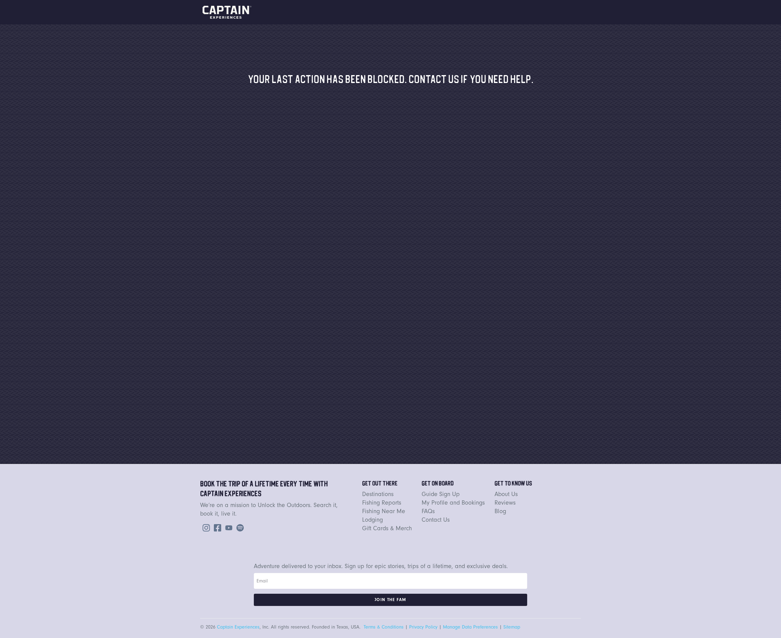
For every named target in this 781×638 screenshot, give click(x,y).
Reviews (505, 502)
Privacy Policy (423, 627)
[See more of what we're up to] (216, 527)
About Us (506, 494)
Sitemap (511, 627)
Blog (500, 511)
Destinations (378, 494)
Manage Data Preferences (470, 627)
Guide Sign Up (441, 494)
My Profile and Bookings (453, 502)
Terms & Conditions (384, 627)
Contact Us (436, 519)
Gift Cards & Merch (387, 528)
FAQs (428, 511)
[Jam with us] (239, 527)
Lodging (372, 519)
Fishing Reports (381, 502)
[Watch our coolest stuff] (227, 527)
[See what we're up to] (205, 527)
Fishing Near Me (383, 511)
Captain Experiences (238, 627)
